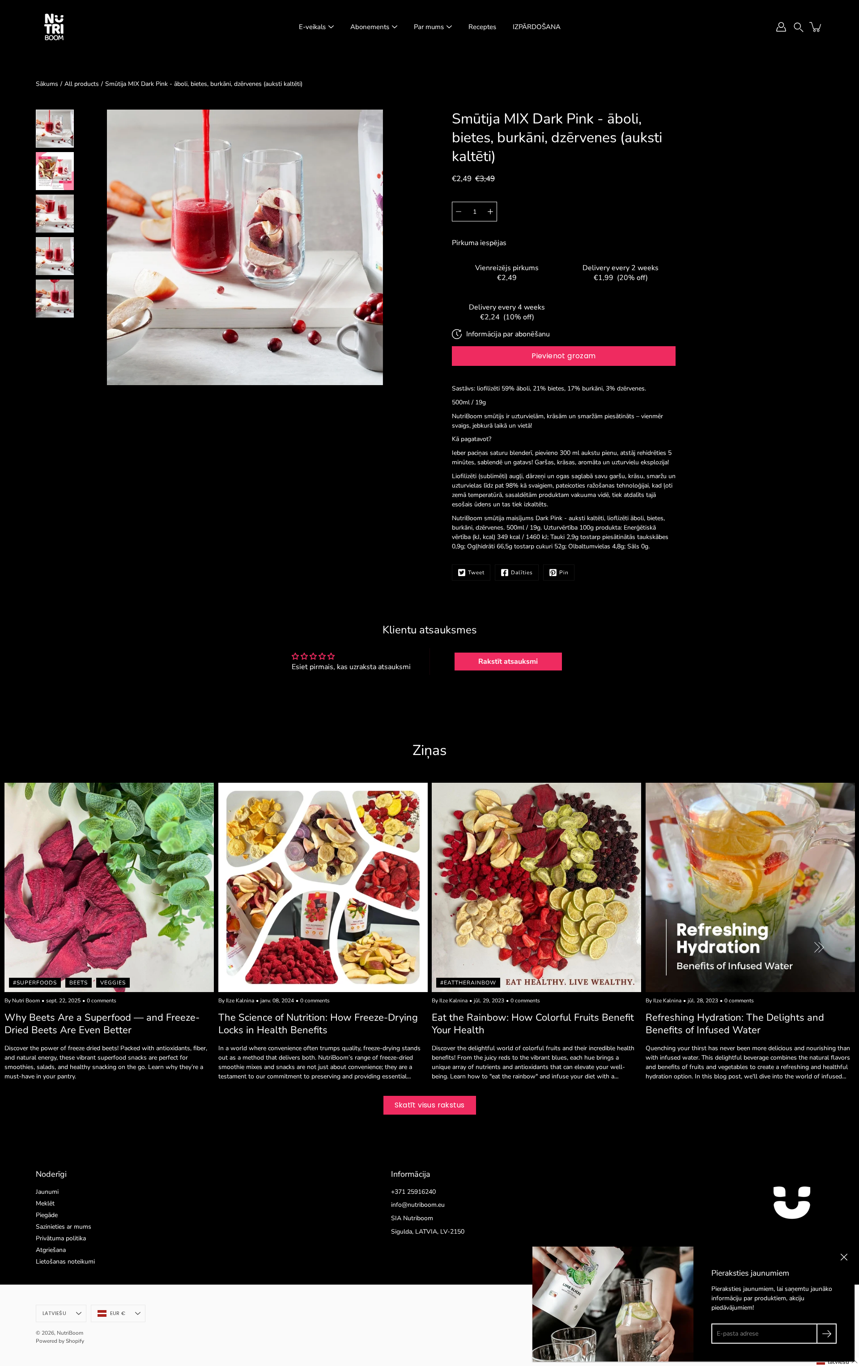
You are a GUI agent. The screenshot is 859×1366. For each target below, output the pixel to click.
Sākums (47, 84)
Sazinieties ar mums (63, 1226)
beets (78, 982)
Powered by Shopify (60, 1341)
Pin (564, 572)
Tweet (476, 572)
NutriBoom (70, 1332)
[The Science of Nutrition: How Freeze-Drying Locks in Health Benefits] (323, 887)
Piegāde (47, 1215)
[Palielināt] (490, 211)
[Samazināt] (458, 211)
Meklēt (45, 1203)
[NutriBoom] (54, 26)
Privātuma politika (61, 1238)
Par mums (429, 26)
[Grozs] (816, 27)
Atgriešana (51, 1250)
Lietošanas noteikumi (65, 1261)
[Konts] (781, 27)
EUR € (117, 1313)
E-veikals (312, 26)
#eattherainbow (468, 982)
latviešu (54, 1313)
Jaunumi (47, 1192)
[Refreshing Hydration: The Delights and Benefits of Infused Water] (750, 887)
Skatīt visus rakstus (430, 1105)
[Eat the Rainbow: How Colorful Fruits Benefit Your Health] (536, 887)
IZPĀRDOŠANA (537, 26)
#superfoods (35, 982)
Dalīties (522, 572)
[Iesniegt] (826, 1334)
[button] (799, 26)
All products (81, 84)
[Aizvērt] (844, 1257)
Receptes (482, 26)
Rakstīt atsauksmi (508, 661)
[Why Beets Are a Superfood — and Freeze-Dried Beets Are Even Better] (109, 887)
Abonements (369, 26)
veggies (113, 982)
